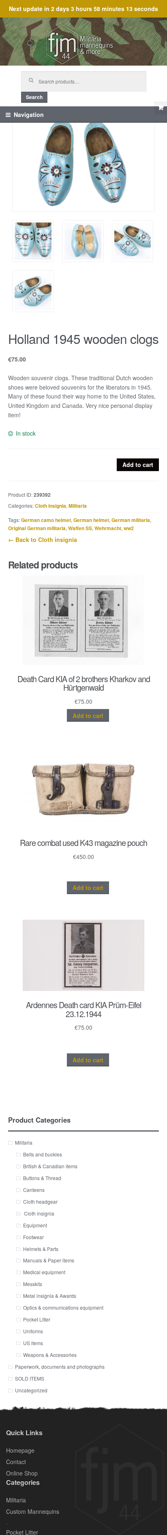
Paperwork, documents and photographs (60, 1366)
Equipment (35, 1225)
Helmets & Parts (40, 1248)
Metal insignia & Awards (49, 1295)
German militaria (130, 520)
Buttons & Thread (42, 1177)
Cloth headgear (40, 1201)
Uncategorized (31, 1390)
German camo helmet (46, 520)
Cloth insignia (50, 505)
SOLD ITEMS (29, 1378)
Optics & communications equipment (63, 1307)
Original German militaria (37, 528)
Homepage (20, 1450)
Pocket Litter (36, 1319)
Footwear (33, 1236)
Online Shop (22, 1473)
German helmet (91, 520)
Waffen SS (80, 528)
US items (33, 1342)
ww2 (129, 528)
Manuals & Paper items (48, 1260)
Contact (16, 1462)
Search (34, 97)
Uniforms (33, 1331)
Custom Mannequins (32, 1511)
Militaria (78, 505)
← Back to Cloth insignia (42, 539)
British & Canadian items (50, 1166)
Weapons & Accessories (50, 1354)
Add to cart (137, 464)
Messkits (32, 1283)
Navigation (29, 114)
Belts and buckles (42, 1154)
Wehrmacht (107, 528)
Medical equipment (44, 1272)
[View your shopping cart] (160, 108)
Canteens (34, 1189)
